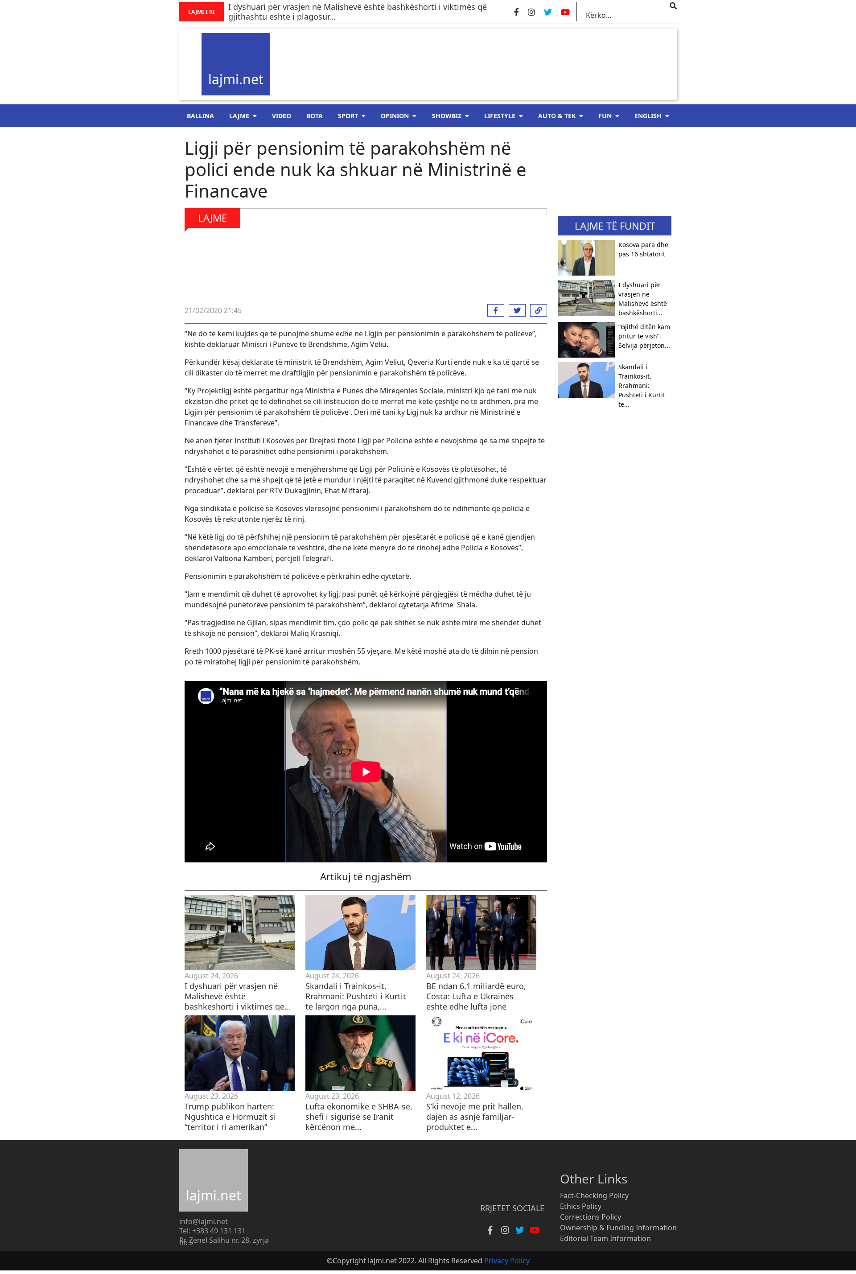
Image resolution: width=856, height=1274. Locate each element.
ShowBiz (446, 115)
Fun (605, 115)
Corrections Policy (590, 1217)
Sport (348, 115)
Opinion (395, 115)
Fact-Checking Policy (594, 1195)
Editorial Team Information (605, 1238)
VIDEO (281, 115)
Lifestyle (499, 115)
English (648, 115)
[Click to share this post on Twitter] (515, 310)
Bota (314, 115)
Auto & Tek (557, 115)
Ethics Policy (580, 1206)
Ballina (200, 115)
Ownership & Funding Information (618, 1228)
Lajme (239, 115)
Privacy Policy (507, 1261)
